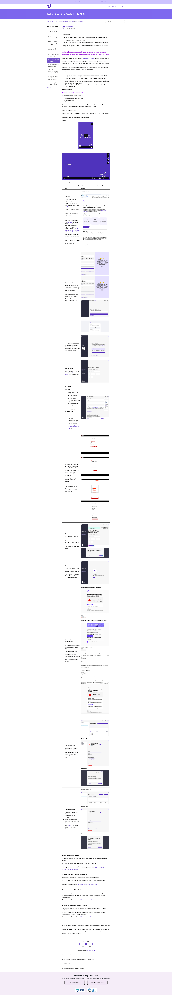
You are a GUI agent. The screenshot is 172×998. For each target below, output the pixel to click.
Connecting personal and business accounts (53, 65)
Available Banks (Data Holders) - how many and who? (53, 49)
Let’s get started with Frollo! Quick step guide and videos (53, 43)
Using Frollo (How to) (79, 21)
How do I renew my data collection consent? (87, 899)
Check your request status (97, 982)
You (56, 21)
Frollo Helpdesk (69, 26)
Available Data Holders (103, 1)
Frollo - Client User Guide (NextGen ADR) (53, 55)
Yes (82, 943)
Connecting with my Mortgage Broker (66, 21)
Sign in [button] (121, 6)
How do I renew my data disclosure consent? (87, 916)
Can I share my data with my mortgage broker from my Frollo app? (53, 78)
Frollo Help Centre (50, 21)
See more (49, 87)
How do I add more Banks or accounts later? (87, 884)
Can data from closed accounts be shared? (53, 30)
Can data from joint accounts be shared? (52, 83)
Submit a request (112, 6)
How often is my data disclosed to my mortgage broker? (73, 426)
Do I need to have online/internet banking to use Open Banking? (53, 71)
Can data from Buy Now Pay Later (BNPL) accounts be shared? (53, 36)
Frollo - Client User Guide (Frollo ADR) (53, 60)
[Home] (49, 7)
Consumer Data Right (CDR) (87, 58)
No (89, 943)
